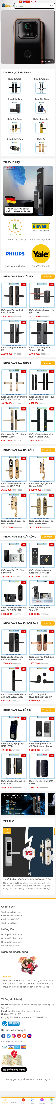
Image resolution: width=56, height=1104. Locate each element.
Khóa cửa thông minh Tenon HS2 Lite (39, 348)
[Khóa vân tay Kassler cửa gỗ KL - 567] (42, 295)
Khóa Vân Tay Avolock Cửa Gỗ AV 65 (12, 311)
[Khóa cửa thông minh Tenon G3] (42, 593)
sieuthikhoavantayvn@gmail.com (24, 1011)
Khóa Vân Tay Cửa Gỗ (18, 276)
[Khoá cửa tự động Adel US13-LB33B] (14, 729)
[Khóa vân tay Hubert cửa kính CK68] (14, 766)
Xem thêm (47, 276)
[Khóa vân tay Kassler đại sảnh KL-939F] (14, 506)
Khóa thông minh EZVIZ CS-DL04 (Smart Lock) (41, 744)
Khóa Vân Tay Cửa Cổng (19, 536)
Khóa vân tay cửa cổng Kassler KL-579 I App (40, 571)
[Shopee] (24, 1036)
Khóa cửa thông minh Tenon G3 (39, 608)
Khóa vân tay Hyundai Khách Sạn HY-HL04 (12, 658)
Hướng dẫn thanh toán (12, 938)
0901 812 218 (15, 1014)
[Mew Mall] (23, 804)
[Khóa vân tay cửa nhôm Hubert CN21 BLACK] (42, 419)
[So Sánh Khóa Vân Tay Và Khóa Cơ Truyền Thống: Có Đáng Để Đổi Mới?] (28, 852)
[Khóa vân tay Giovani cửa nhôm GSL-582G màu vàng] (14, 382)
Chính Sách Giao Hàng (12, 915)
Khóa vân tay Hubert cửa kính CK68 (13, 782)
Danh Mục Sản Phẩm (17, 72)
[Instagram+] (14, 1036)
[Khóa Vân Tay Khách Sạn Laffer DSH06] (42, 642)
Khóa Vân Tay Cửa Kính (19, 710)
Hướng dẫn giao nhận (11, 942)
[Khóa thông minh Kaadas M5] (14, 333)
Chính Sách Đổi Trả (10, 919)
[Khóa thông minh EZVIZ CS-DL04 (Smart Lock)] (42, 729)
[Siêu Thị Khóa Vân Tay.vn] (8, 5)
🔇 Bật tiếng (47, 61)
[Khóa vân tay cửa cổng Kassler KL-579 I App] (42, 555)
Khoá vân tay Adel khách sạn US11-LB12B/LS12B (13, 695)
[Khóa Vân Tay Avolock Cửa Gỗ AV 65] (14, 295)
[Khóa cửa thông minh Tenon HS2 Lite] (42, 333)
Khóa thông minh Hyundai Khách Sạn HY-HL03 (41, 695)
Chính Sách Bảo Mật (10, 912)
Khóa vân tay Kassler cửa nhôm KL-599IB (41, 398)
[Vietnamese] (20, 1)
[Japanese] (35, 1)
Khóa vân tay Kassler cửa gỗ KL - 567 (41, 311)
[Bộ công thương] (10, 1023)
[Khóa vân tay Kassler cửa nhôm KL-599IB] (42, 382)
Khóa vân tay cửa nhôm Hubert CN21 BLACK (41, 435)
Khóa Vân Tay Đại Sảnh (19, 449)
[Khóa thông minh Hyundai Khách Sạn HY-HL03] (42, 679)
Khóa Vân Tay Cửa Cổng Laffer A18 (13, 571)
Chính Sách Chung (9, 923)
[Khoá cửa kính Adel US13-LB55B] (42, 766)
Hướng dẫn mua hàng (12, 934)
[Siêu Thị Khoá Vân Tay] (28, 191)
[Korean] (31, 1)
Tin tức (8, 821)
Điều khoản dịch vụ (10, 945)
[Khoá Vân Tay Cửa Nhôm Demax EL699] (14, 419)
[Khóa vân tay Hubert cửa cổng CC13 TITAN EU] (14, 593)
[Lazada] (29, 1036)
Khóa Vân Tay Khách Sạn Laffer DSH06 (41, 658)
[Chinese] (28, 1)
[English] (24, 1)
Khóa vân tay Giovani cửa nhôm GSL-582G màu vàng (14, 398)
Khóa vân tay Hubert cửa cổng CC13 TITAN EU (13, 608)
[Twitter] (9, 1036)
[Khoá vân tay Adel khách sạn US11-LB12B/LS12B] (14, 679)
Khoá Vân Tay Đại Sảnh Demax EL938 (40, 484)
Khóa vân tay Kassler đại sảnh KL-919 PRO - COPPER (41, 522)
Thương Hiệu (12, 162)
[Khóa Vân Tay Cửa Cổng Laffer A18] (14, 555)
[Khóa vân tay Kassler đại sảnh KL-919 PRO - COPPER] (42, 506)
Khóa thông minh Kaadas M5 (13, 348)
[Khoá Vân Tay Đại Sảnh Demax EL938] (42, 469)
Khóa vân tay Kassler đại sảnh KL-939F (13, 522)
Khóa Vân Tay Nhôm (17, 363)
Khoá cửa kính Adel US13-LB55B (41, 782)
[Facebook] (3, 1036)
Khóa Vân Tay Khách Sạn (20, 623)
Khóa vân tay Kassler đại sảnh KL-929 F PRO (13, 484)
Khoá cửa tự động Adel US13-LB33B (12, 744)
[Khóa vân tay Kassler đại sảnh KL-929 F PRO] (14, 469)
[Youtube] (19, 1036)
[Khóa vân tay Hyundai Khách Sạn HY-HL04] (14, 642)
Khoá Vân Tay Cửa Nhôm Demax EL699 (13, 435)
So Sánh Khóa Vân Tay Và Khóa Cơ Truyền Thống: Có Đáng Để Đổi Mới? (27, 879)
